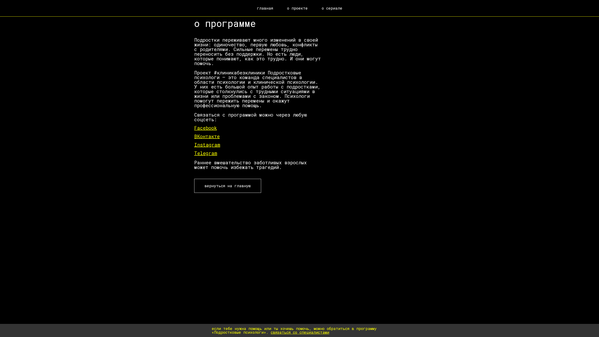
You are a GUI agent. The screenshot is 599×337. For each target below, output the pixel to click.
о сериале (332, 8)
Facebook (205, 127)
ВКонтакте (207, 136)
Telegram (205, 153)
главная (265, 8)
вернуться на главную (228, 185)
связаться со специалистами (300, 332)
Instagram (207, 144)
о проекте (297, 8)
